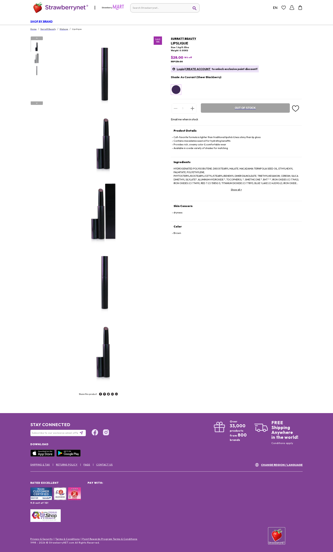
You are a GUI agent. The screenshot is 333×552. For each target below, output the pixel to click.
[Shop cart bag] (300, 7)
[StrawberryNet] (59, 7)
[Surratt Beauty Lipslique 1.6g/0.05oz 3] (36, 70)
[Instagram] (106, 433)
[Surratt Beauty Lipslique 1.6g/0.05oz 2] (36, 58)
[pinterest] (104, 394)
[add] (192, 108)
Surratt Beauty (183, 38)
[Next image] (37, 103)
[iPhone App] (43, 455)
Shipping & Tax (40, 464)
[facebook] (100, 394)
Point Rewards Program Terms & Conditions (109, 539)
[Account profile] (291, 7)
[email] (112, 394)
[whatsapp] (116, 394)
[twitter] (108, 394)
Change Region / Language (282, 465)
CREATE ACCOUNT (198, 69)
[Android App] (69, 455)
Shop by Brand (41, 21)
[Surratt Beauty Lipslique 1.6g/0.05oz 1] (36, 46)
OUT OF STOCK (245, 107)
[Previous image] (37, 38)
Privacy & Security (41, 539)
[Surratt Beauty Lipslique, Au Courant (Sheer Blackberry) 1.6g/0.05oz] (176, 89)
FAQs (87, 464)
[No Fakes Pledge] (74, 497)
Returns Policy (67, 464)
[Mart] (113, 9)
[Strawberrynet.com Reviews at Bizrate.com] (41, 499)
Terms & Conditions (67, 539)
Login (180, 69)
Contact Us (104, 464)
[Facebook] (95, 433)
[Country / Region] (275, 7)
